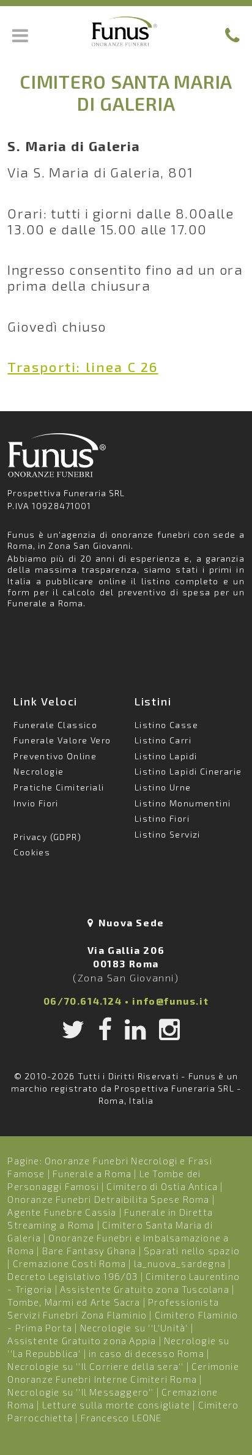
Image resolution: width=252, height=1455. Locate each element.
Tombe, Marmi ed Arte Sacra (73, 1302)
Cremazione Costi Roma (69, 1263)
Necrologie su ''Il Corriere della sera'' (95, 1366)
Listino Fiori (162, 818)
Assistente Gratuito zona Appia (81, 1340)
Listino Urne (163, 787)
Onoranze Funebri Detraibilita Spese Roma (108, 1199)
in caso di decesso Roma (146, 1353)
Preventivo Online (55, 756)
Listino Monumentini (183, 803)
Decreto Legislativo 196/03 (73, 1276)
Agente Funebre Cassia (61, 1212)
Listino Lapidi (166, 756)
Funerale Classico (55, 725)
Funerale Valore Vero (62, 740)
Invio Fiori (35, 803)
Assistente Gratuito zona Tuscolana (144, 1289)
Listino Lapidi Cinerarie (188, 771)
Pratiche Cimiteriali (58, 787)
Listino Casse (166, 725)
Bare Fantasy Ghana (89, 1250)
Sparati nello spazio (192, 1250)
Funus (126, 31)
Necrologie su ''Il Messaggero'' (80, 1391)
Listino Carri (163, 740)
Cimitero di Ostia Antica (162, 1186)
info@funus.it (170, 1001)
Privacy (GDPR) (47, 837)
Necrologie (38, 771)
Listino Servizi (168, 834)
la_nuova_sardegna (180, 1263)
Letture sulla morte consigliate (116, 1404)
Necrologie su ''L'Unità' (134, 1327)
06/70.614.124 (82, 1001)
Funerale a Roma (92, 1173)
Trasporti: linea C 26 (82, 366)
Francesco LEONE (121, 1417)
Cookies (31, 852)
